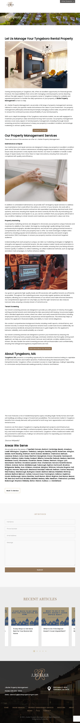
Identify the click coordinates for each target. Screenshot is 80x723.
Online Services (18, 708)
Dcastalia (44, 719)
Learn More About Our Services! (40, 349)
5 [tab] (45, 651)
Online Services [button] (17, 13)
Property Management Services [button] (32, 13)
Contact (62, 13)
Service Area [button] (45, 13)
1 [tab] (34, 651)
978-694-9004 (71, 13)
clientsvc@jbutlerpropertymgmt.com (24, 695)
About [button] (52, 13)
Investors (61, 708)
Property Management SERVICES (40, 708)
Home (6, 708)
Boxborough (9, 481)
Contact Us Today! (40, 130)
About (71, 708)
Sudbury (45, 481)
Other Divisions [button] (66, 1)
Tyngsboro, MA (10, 357)
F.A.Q (38, 711)
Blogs (57, 13)
